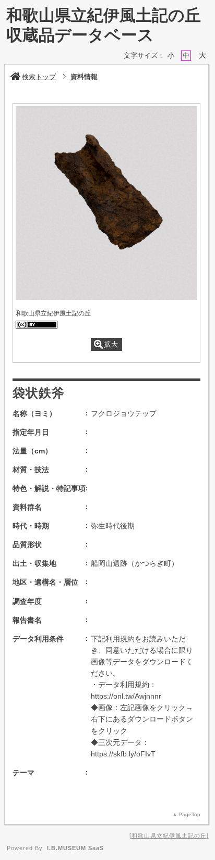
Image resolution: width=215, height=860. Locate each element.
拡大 (111, 344)
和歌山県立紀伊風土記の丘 (169, 835)
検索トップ (39, 77)
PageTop (189, 814)
